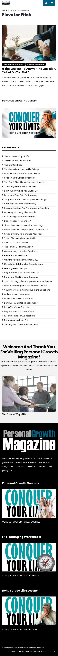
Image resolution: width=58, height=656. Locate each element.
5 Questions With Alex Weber (19, 311)
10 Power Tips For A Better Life (19, 315)
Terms (21, 651)
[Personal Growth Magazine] (29, 441)
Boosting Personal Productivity (20, 203)
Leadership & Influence (13, 64)
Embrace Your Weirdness (17, 294)
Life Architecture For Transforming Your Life (26, 208)
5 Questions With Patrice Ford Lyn (21, 272)
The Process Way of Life (16, 156)
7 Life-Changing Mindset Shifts (20, 238)
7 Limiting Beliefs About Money (20, 186)
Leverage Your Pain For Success (20, 195)
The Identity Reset (14, 164)
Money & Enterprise (35, 64)
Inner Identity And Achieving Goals (22, 173)
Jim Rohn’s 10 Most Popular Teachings (23, 225)
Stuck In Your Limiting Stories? (19, 177)
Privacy (28, 651)
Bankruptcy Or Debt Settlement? (21, 302)
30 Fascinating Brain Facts (17, 160)
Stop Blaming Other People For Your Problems (28, 281)
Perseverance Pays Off (16, 320)
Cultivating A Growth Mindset (19, 216)
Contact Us (50, 651)
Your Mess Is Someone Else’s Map (21, 169)
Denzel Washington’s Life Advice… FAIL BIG (25, 285)
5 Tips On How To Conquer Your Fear (23, 233)
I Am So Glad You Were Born (18, 298)
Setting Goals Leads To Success (21, 324)
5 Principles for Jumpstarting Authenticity (26, 229)
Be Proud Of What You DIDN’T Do (21, 190)
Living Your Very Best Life (17, 307)
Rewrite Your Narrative (15, 255)
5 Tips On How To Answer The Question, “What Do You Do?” (29, 70)
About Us (12, 651)
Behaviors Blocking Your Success (21, 276)
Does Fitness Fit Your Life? (17, 220)
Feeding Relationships (15, 268)
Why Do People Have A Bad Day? (21, 259)
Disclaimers (39, 651)
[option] (29, 396)
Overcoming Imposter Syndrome (21, 251)
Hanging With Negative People (20, 212)
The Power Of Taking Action (18, 246)
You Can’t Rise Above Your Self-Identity (24, 182)
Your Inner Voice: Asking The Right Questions (27, 289)
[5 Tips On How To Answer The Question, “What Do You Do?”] (29, 43)
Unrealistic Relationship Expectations (23, 263)
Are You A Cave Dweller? (17, 242)
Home (4, 10)
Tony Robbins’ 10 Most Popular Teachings (25, 199)
